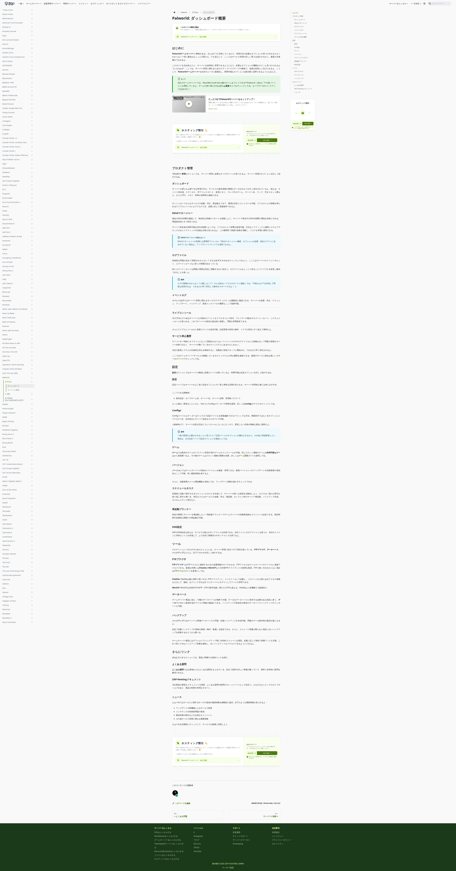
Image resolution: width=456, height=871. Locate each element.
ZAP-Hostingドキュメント (303, 89)
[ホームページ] (174, 12)
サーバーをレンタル (397, 3)
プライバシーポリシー (281, 840)
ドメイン (82, 3)
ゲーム (296, 51)
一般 (20, 3)
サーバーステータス (241, 840)
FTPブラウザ (298, 71)
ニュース (297, 92)
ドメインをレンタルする (164, 855)
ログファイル (299, 26)
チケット (258, 283)
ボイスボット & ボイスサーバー (119, 3)
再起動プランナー (300, 61)
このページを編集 (182, 803)
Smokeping (238, 843)
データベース (299, 75)
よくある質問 (299, 85)
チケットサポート (240, 836)
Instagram (198, 836)
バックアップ (299, 78)
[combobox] (439, 3)
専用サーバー (69, 3)
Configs (297, 47)
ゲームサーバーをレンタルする (167, 840)
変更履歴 (236, 832)
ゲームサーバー (33, 3)
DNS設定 (297, 65)
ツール (294, 68)
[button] (17, 10)
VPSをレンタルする (162, 832)
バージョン (298, 54)
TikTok (196, 847)
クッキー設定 (228, 867)
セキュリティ (277, 843)
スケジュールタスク (301, 58)
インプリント (277, 836)
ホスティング (96, 3)
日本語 (416, 3)
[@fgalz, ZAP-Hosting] (175, 793)
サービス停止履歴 (300, 37)
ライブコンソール (300, 33)
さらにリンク (297, 82)
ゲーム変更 (224, 86)
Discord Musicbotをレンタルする (169, 851)
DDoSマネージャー (300, 23)
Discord (197, 843)
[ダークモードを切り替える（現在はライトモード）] (424, 3)
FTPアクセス (179, 571)
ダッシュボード (299, 20)
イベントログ (299, 30)
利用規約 (276, 832)
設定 (293, 40)
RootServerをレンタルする (166, 836)
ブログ (196, 840)
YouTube (197, 851)
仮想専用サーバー (51, 3)
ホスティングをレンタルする (166, 859)
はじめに (295, 13)
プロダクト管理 (297, 16)
